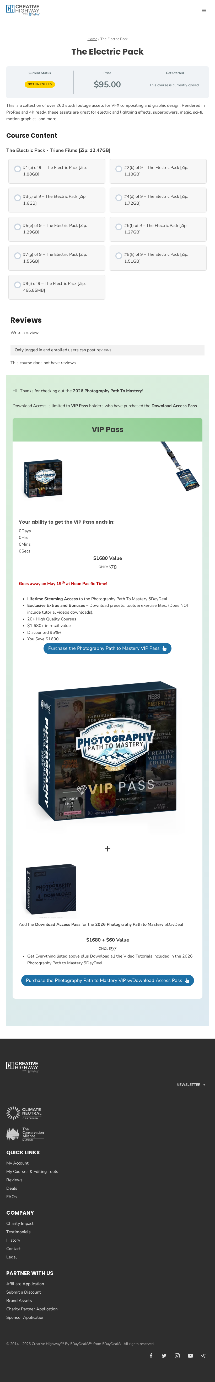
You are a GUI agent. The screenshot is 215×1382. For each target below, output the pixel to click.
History (13, 1240)
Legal (11, 1257)
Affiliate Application (25, 1284)
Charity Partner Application (32, 1309)
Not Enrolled (40, 84)
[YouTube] (190, 1356)
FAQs (11, 1197)
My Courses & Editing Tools (32, 1171)
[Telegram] (203, 1356)
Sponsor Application (25, 1317)
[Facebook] (151, 1356)
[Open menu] (204, 10)
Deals (11, 1188)
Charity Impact (20, 1223)
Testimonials (18, 1232)
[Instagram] (177, 1356)
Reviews (14, 1180)
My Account (17, 1163)
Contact (13, 1249)
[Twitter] (164, 1356)
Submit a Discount (23, 1292)
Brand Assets (19, 1301)
